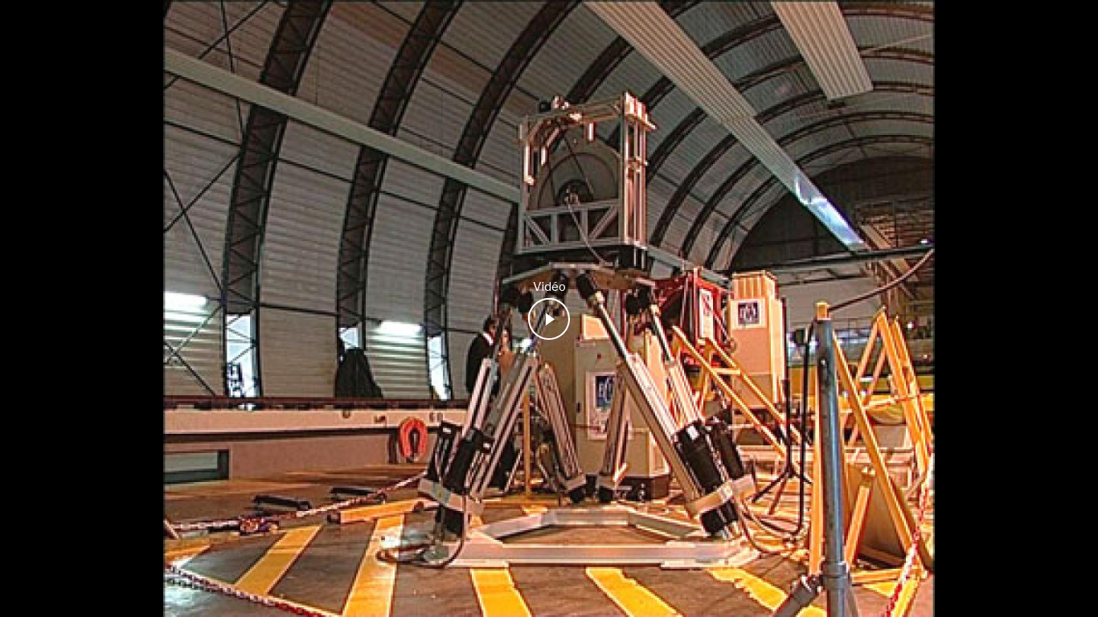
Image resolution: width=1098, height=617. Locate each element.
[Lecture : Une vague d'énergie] (549, 319)
